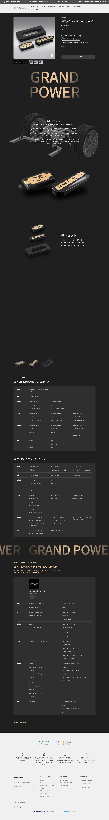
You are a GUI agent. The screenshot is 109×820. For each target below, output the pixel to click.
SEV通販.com (65, 18)
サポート (38, 10)
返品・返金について (45, 796)
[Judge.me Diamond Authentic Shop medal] (58, 743)
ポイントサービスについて (67, 785)
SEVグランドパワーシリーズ (37, 591)
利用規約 (42, 788)
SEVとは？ (42, 783)
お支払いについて (65, 780)
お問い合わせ (43, 793)
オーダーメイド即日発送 (48, 7)
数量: (62, 47)
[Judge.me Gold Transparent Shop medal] (64, 743)
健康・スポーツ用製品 (65, 7)
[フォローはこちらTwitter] (17, 807)
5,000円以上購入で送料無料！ (100, 2)
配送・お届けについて (66, 783)
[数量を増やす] (68, 49)
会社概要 (42, 780)
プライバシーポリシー (46, 791)
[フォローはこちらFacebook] (14, 807)
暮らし (30, 10)
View (32, 597)
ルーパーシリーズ (33, 7)
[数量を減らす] (63, 49)
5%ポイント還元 (35, 2)
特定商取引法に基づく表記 (47, 785)
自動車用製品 (77, 7)
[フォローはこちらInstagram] (21, 807)
